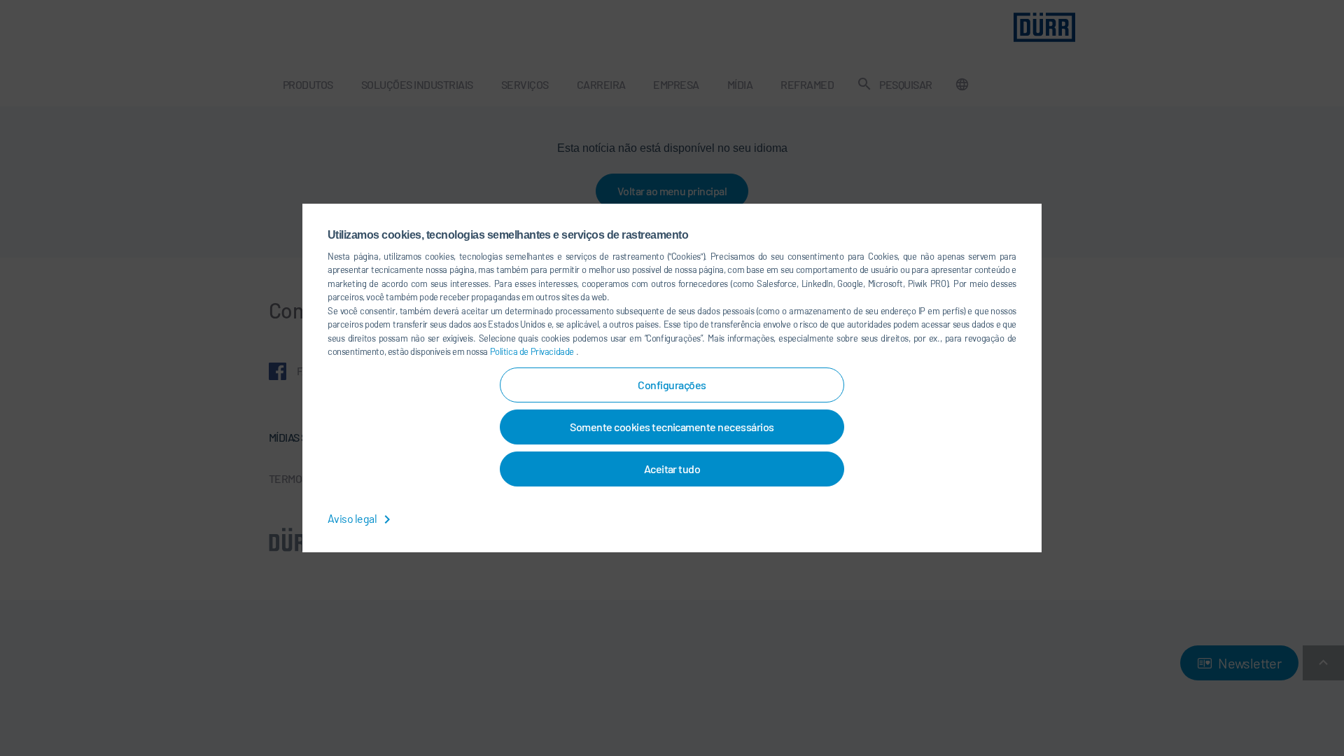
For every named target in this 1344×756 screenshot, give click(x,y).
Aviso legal (353, 518)
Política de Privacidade (533, 351)
